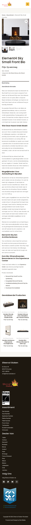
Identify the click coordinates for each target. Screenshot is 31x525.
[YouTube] (12, 481)
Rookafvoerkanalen (7, 427)
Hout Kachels (6, 413)
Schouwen (5, 430)
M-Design (4, 454)
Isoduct (4, 449)
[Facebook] (3, 481)
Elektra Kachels (6, 418)
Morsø (4, 447)
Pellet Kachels (6, 420)
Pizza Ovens (5, 423)
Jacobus (4, 470)
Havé (3, 451)
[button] (26, 21)
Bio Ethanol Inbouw (14, 73)
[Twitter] (8, 481)
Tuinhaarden (5, 425)
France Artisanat (7, 456)
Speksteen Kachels (7, 416)
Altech (4, 461)
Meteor (4, 463)
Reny (3, 458)
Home (3, 15)
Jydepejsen (5, 465)
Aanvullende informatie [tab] (9, 86)
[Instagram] (16, 481)
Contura (4, 440)
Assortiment (10, 15)
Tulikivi (4, 437)
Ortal (3, 467)
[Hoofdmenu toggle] (27, 4)
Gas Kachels (5, 411)
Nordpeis (4, 444)
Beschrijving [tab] (5, 83)
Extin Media (22, 520)
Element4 (4, 442)
